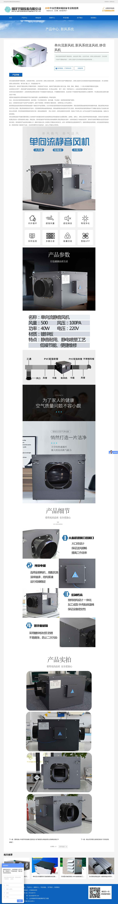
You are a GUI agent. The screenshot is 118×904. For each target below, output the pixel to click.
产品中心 (24, 17)
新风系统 (67, 29)
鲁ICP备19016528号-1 (28, 901)
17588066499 (108, 10)
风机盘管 (38, 17)
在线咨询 (80, 68)
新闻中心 (52, 17)
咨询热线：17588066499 (64, 68)
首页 (10, 17)
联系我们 (107, 1)
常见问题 (66, 17)
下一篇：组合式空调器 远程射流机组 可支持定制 (95, 839)
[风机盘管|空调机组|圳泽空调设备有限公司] (23, 9)
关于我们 (80, 17)
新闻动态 (112, 1)
